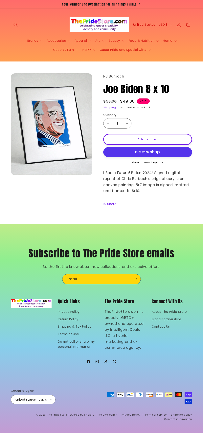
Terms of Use (68, 334)
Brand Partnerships (167, 319)
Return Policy (68, 319)
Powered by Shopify (81, 414)
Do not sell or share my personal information (76, 344)
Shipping (109, 107)
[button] (15, 24)
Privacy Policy (69, 312)
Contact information (178, 419)
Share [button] (111, 204)
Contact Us (161, 326)
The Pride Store (57, 414)
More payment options (148, 162)
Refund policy (108, 414)
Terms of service (156, 414)
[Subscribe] (136, 279)
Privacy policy (131, 414)
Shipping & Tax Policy (75, 326)
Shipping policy (181, 414)
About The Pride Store (169, 312)
